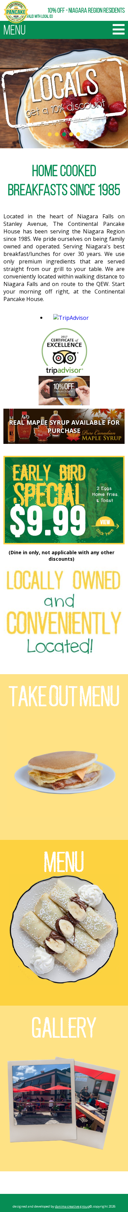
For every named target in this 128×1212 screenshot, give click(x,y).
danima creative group (72, 1206)
